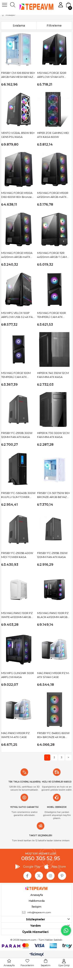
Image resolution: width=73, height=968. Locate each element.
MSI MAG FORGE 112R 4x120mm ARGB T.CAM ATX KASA (52, 255)
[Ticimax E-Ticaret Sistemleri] (36, 955)
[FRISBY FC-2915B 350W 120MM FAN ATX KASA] (54, 529)
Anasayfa (36, 894)
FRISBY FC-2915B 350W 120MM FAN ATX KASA (52, 555)
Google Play (31, 866)
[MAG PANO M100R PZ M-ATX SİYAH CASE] (54, 649)
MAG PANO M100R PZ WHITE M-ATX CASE (15, 735)
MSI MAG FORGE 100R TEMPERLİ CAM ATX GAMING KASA (51, 315)
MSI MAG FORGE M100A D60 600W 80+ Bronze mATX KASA (16, 195)
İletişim (36, 906)
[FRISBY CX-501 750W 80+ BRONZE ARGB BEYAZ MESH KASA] (54, 469)
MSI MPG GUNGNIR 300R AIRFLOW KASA (17, 675)
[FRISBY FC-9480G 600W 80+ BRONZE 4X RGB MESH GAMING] (54, 709)
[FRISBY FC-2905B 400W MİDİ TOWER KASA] (18, 529)
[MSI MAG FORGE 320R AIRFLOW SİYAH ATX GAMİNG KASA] (54, 49)
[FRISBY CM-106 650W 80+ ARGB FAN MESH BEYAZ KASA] (18, 49)
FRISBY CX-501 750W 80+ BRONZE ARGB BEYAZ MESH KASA (53, 495)
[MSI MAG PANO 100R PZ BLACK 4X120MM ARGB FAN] (54, 589)
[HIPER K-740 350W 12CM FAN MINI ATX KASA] (54, 349)
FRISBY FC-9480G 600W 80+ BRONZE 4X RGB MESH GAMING (53, 735)
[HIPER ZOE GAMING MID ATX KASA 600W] (54, 109)
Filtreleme (54, 25)
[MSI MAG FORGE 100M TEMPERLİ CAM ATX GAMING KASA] (18, 349)
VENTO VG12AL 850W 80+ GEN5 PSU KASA (18, 134)
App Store (59, 866)
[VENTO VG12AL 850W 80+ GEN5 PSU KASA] (18, 109)
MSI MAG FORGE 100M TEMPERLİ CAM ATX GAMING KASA (16, 375)
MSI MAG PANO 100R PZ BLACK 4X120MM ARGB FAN (53, 615)
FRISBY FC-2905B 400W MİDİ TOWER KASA (17, 555)
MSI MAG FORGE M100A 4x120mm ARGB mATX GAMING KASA (16, 255)
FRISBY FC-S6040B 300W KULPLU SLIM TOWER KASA (18, 495)
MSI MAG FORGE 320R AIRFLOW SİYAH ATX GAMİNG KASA (51, 75)
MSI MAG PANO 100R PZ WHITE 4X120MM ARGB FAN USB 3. (17, 615)
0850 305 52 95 (40, 858)
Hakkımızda (37, 900)
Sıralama (19, 25)
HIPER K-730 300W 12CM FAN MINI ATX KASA (53, 435)
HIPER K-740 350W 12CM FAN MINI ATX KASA (53, 375)
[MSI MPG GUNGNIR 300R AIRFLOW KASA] (18, 649)
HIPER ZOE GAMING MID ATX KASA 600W (53, 134)
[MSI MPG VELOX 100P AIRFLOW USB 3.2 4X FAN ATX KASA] (18, 289)
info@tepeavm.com (39, 912)
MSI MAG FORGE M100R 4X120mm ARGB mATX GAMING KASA (52, 195)
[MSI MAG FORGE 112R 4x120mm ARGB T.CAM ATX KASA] (54, 229)
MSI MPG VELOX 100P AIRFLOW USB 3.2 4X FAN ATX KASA (18, 315)
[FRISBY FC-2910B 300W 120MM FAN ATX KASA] (18, 409)
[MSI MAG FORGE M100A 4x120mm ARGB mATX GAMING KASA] (18, 229)
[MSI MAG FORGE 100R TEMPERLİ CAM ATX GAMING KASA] (54, 289)
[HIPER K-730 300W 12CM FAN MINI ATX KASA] (54, 409)
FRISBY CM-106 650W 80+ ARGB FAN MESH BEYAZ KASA (18, 75)
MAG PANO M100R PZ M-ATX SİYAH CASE (53, 675)
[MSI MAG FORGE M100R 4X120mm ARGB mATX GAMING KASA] (54, 169)
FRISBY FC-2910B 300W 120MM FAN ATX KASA (16, 435)
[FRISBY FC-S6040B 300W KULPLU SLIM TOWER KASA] (18, 469)
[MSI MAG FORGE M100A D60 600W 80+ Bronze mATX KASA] (18, 169)
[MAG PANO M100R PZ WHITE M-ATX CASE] (18, 709)
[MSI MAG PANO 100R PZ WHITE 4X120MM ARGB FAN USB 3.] (18, 589)
